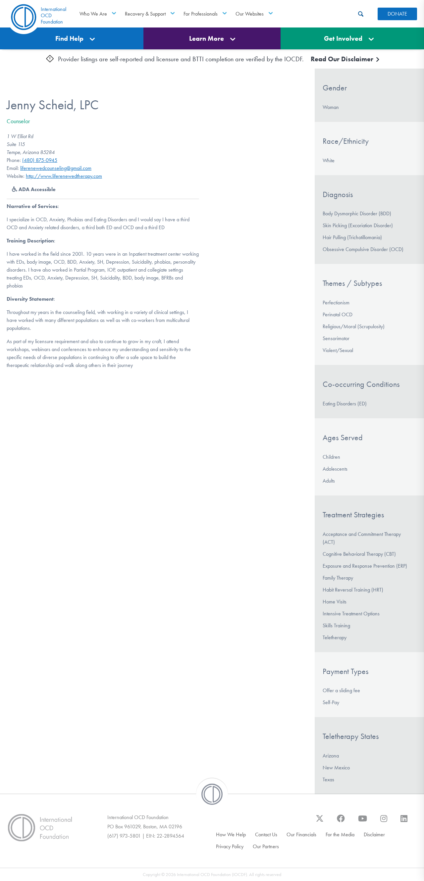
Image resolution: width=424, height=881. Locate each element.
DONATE (397, 14)
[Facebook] (341, 822)
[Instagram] (383, 822)
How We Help (231, 834)
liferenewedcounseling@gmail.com (55, 168)
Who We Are (93, 14)
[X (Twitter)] (320, 822)
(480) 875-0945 (39, 160)
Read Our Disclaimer (343, 59)
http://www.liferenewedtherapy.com (64, 176)
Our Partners (266, 846)
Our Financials (301, 834)
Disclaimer (374, 834)
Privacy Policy (229, 846)
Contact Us (266, 834)
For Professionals (201, 14)
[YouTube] (362, 822)
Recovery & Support (145, 14)
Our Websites (250, 14)
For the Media (340, 834)
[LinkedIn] (404, 822)
